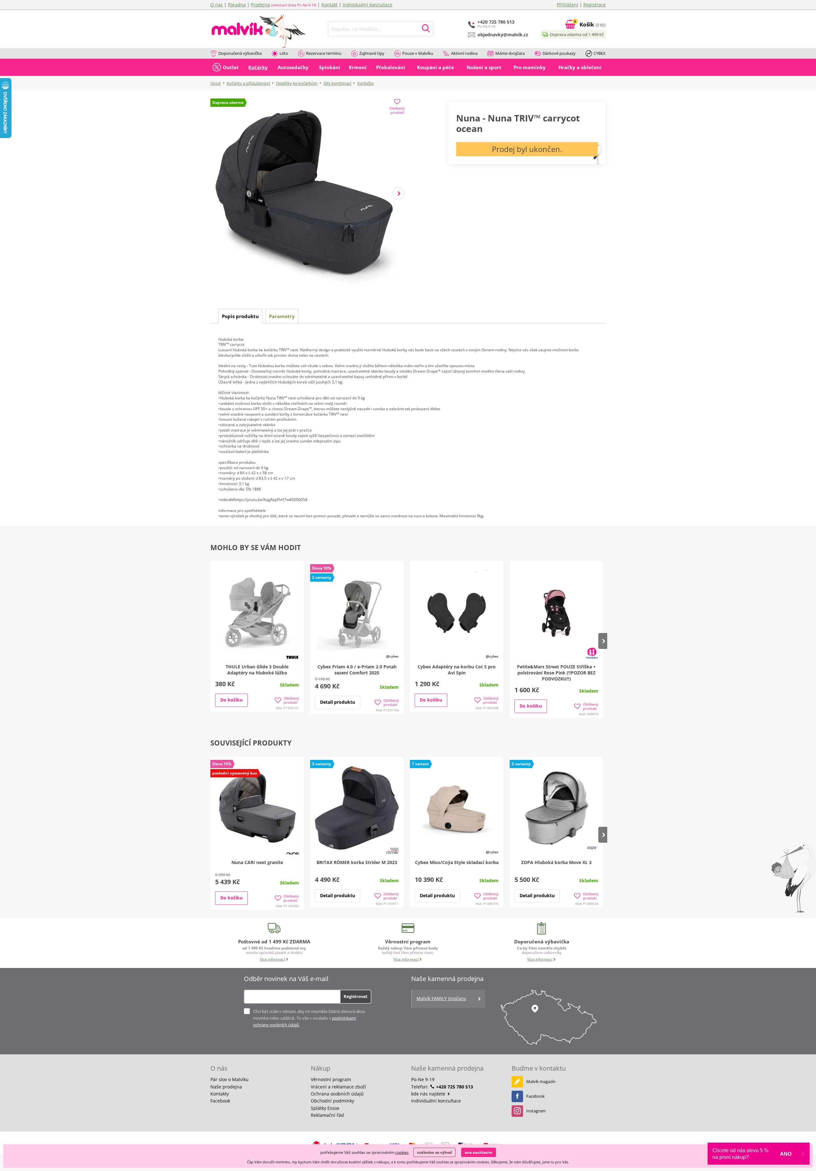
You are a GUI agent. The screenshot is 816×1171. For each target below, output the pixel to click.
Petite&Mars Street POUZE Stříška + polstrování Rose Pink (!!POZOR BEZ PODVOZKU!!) (556, 673)
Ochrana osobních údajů (337, 1094)
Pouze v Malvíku (417, 53)
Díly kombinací (337, 83)
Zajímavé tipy (371, 53)
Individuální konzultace (367, 5)
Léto (284, 53)
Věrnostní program (331, 1079)
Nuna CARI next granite (257, 862)
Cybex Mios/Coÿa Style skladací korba (457, 862)
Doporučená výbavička (240, 53)
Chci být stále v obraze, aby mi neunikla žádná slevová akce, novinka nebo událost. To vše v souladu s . (309, 1018)
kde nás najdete (429, 1094)
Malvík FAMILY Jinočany (441, 998)
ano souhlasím (478, 1152)
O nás (216, 5)
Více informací (272, 959)
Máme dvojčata (510, 53)
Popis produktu (240, 316)
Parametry (282, 316)
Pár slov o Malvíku (229, 1079)
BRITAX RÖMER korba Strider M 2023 (357, 862)
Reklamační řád (327, 1115)
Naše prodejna (226, 1087)
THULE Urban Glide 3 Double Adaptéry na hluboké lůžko (257, 670)
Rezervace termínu (323, 53)
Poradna (237, 5)
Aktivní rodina (464, 53)
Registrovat (356, 996)
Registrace (594, 5)
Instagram (536, 1111)
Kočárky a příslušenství (248, 83)
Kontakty (219, 1094)
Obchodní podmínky (332, 1101)
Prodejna (260, 5)
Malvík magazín (541, 1081)
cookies (402, 1152)
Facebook (220, 1101)
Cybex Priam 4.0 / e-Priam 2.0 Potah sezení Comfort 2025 (357, 670)
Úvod (215, 83)
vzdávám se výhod (434, 1152)
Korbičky (365, 83)
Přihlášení (567, 5)
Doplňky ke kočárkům (296, 83)
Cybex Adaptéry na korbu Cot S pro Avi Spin (457, 670)
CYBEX (600, 53)
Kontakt (329, 5)
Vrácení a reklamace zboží (338, 1087)
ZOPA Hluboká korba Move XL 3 (556, 862)
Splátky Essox (325, 1108)
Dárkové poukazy (559, 53)
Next (398, 193)
